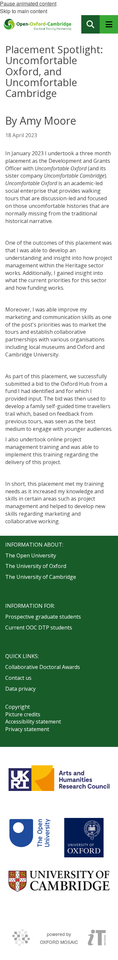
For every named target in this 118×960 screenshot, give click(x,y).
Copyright (17, 706)
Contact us (18, 677)
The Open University (30, 555)
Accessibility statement (33, 721)
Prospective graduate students (43, 616)
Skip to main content (23, 11)
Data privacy (20, 688)
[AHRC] (59, 778)
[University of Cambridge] (59, 881)
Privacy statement (27, 729)
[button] (90, 24)
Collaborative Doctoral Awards (42, 667)
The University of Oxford (35, 566)
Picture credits (22, 714)
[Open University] (30, 837)
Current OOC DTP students (38, 627)
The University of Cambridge (40, 576)
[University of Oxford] (84, 837)
